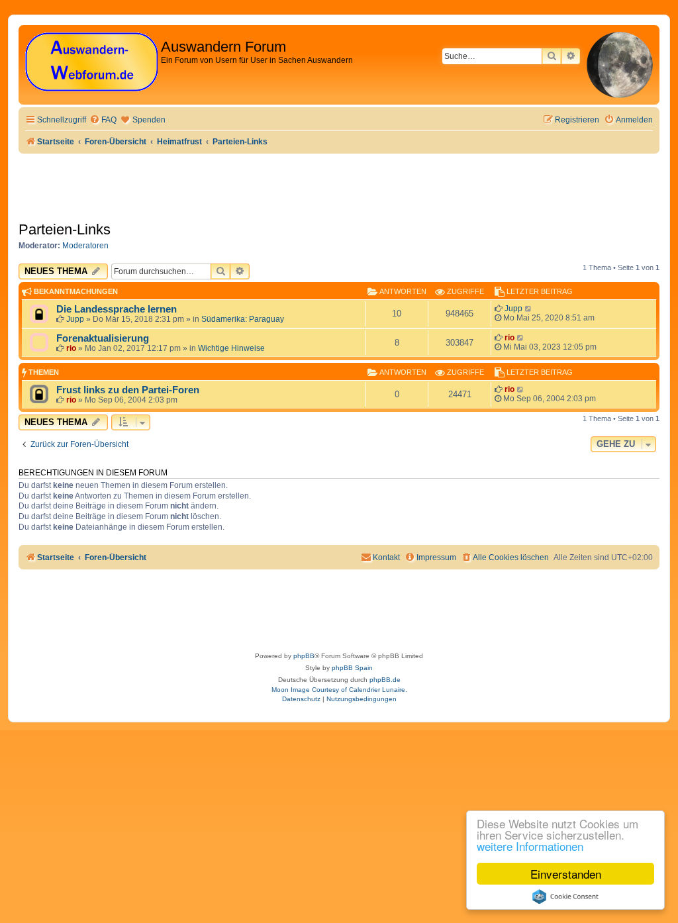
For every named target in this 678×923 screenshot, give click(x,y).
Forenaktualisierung (102, 338)
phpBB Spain (352, 667)
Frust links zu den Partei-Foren (127, 390)
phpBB (304, 655)
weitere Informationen (530, 845)
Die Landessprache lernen (116, 309)
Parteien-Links (65, 229)
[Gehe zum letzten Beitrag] (528, 308)
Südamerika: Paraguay (242, 319)
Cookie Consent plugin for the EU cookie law (565, 896)
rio (71, 348)
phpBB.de (385, 679)
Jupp (75, 319)
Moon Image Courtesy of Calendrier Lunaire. (339, 689)
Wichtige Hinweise (231, 348)
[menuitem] (103, 120)
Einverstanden (565, 873)
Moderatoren (85, 245)
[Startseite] (91, 62)
